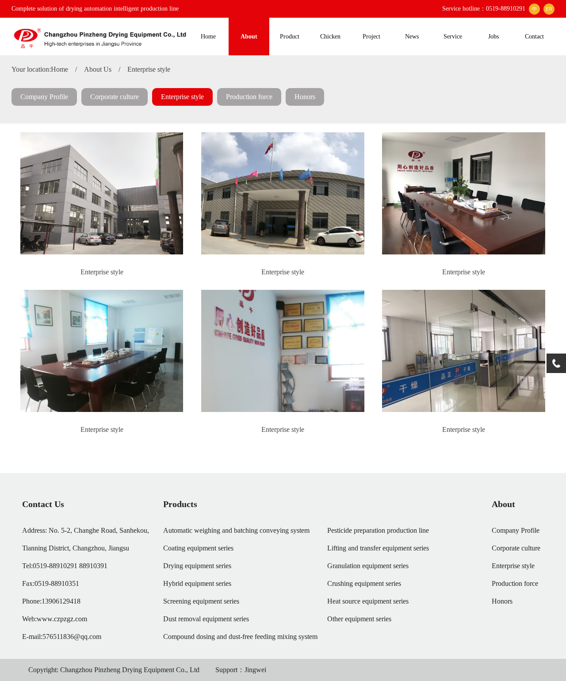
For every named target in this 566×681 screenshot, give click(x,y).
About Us (97, 69)
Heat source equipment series (368, 601)
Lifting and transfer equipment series (378, 548)
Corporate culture (114, 96)
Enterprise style (148, 69)
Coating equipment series (198, 548)
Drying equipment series (197, 565)
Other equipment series (359, 619)
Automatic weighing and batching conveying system (236, 530)
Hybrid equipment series (197, 583)
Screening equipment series (201, 601)
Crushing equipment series (364, 583)
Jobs (493, 36)
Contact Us (43, 504)
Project (371, 36)
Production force (249, 96)
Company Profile (44, 96)
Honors (304, 96)
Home (208, 36)
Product (289, 36)
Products (180, 504)
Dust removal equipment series (206, 619)
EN (549, 9)
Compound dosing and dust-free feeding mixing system (240, 636)
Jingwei (255, 669)
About (249, 36)
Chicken (330, 36)
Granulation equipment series (368, 565)
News (412, 36)
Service (453, 36)
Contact (534, 36)
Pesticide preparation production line (378, 530)
